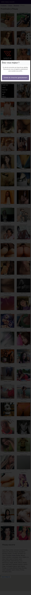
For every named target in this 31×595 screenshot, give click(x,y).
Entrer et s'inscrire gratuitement (15, 78)
